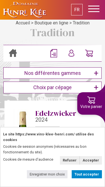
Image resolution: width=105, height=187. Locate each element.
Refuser (70, 160)
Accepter (91, 160)
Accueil (23, 23)
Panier (89, 53)
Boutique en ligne (51, 23)
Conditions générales (55, 53)
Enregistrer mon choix (47, 174)
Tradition (81, 23)
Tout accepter (86, 174)
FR (77, 9)
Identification (72, 53)
